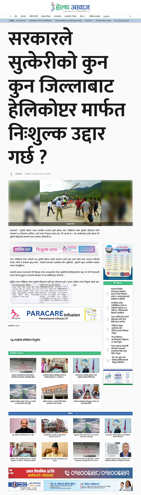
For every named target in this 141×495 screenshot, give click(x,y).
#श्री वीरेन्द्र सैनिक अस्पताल (103, 21)
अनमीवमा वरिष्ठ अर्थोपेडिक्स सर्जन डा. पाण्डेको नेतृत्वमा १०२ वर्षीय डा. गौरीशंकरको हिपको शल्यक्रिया (119, 308)
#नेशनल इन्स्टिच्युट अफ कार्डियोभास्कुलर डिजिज (68, 21)
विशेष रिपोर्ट (34, 16)
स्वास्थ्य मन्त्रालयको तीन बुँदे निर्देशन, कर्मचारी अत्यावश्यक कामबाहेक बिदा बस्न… (23, 377)
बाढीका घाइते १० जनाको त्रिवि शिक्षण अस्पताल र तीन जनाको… (54, 402)
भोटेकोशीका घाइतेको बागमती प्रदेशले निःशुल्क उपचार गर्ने (55, 436)
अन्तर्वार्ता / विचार (71, 16)
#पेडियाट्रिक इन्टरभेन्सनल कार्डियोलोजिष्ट (40, 21)
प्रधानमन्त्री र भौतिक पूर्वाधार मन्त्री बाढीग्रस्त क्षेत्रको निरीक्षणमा (86, 376)
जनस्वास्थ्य (57, 16)
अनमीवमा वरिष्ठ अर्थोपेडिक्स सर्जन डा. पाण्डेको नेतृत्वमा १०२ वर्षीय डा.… (54, 376)
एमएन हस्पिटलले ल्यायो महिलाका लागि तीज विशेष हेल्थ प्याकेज (120, 319)
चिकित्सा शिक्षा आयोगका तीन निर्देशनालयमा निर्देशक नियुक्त (120, 330)
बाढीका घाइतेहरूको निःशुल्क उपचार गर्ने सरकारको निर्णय (86, 402)
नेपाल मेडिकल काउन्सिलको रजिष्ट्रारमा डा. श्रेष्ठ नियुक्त (120, 339)
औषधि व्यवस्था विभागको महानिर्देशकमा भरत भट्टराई (55, 460)
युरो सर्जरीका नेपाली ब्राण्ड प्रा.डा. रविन (23, 435)
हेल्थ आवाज (19, 174)
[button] (10, 16)
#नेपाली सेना (88, 21)
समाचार (23, 16)
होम (16, 16)
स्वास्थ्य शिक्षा (45, 16)
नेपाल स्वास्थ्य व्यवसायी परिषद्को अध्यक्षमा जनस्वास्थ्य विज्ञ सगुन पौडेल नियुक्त (119, 350)
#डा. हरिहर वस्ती (21, 21)
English (106, 16)
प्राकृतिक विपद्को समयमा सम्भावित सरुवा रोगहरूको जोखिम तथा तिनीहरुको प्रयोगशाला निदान (118, 461)
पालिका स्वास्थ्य (94, 16)
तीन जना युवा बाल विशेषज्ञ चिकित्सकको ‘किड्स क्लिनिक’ (120, 360)
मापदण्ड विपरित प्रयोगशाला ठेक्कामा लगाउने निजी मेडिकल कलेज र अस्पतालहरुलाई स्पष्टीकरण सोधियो (120, 294)
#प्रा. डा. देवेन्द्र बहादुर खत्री (121, 21)
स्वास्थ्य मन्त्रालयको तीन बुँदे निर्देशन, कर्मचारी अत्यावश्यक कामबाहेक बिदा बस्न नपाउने (86, 460)
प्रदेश (82, 16)
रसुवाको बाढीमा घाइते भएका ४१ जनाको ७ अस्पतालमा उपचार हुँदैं (23, 402)
